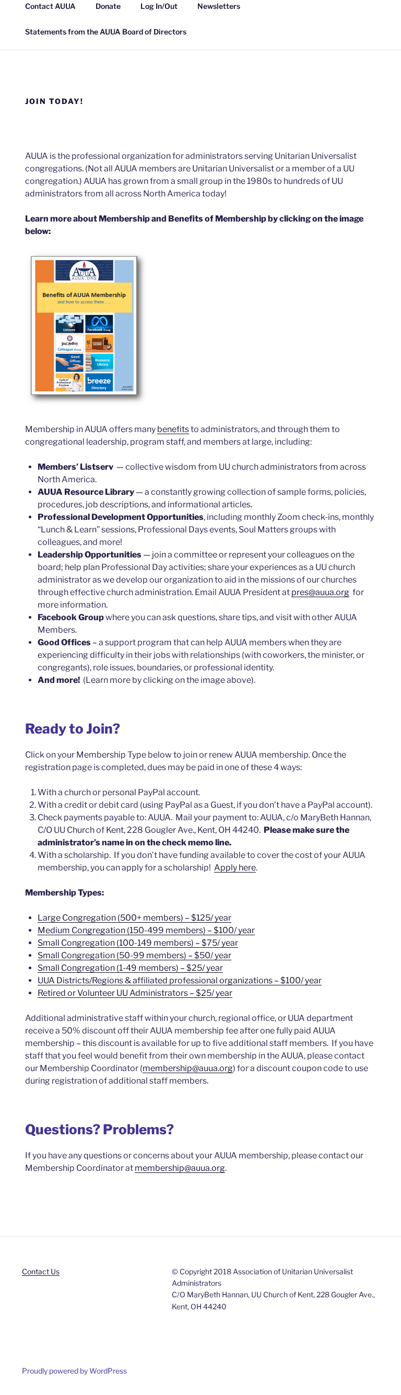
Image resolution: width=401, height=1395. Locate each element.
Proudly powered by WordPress (74, 1370)
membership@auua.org (188, 1068)
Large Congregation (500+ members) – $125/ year (134, 918)
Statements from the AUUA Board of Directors (105, 31)
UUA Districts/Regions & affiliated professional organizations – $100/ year (180, 980)
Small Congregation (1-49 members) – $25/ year (130, 968)
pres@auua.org (320, 592)
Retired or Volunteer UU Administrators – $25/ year (135, 993)
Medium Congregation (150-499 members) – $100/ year (146, 930)
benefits (173, 429)
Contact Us (41, 1271)
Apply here (235, 868)
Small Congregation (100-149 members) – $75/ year (138, 943)
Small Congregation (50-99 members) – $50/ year (134, 955)
